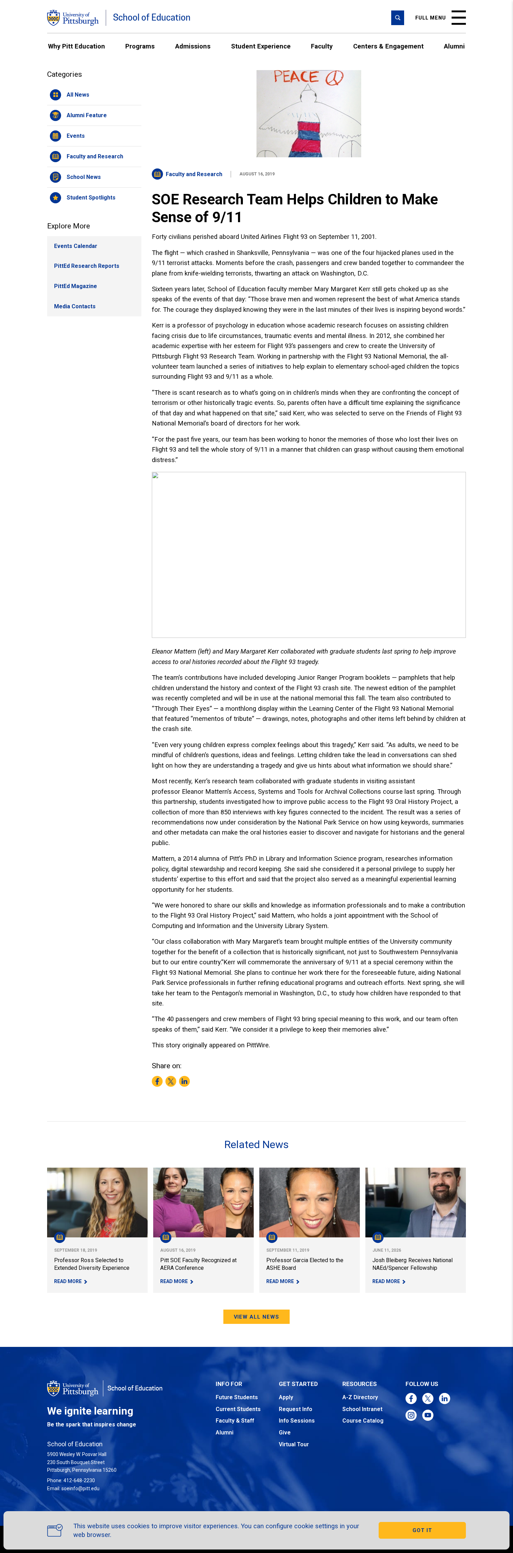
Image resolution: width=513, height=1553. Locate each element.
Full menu (430, 18)
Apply (286, 1397)
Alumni (454, 46)
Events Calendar (75, 246)
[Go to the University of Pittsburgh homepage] (73, 18)
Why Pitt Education (76, 46)
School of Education (152, 17)
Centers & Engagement (388, 46)
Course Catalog (363, 1420)
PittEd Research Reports (86, 266)
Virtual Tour (294, 1444)
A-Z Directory (360, 1397)
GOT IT (422, 1530)
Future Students (237, 1397)
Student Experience (261, 46)
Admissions (192, 46)
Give (285, 1432)
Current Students (238, 1409)
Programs (140, 46)
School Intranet (362, 1409)
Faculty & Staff (235, 1420)
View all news (257, 1317)
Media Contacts (75, 306)
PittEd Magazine (75, 286)
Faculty (322, 46)
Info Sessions (297, 1420)
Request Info (295, 1409)
